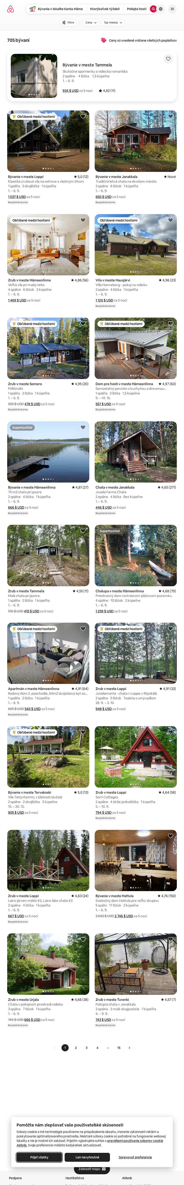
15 (118, 1048)
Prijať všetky (39, 1157)
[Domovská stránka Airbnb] (10, 9)
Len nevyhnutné (87, 1157)
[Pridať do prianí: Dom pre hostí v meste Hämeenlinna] (170, 323)
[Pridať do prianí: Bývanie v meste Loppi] (83, 116)
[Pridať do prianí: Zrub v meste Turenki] (170, 939)
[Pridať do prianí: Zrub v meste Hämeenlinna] (83, 220)
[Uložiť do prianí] (168, 59)
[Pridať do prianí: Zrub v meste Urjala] (83, 939)
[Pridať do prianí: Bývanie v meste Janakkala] (170, 116)
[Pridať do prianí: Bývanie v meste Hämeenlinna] (83, 427)
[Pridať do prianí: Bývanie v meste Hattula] (170, 835)
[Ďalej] (129, 1047)
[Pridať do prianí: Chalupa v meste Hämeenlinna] (170, 530)
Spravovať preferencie (135, 1157)
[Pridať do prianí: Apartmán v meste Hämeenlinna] (83, 628)
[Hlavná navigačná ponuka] (172, 8)
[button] (71, 91)
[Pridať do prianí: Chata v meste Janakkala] (170, 427)
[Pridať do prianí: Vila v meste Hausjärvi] (170, 220)
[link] (54, 1047)
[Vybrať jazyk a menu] (160, 8)
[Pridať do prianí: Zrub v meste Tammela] (83, 530)
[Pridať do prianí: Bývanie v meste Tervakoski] (83, 732)
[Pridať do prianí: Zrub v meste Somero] (83, 323)
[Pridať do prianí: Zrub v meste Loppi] (170, 628)
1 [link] (65, 1048)
